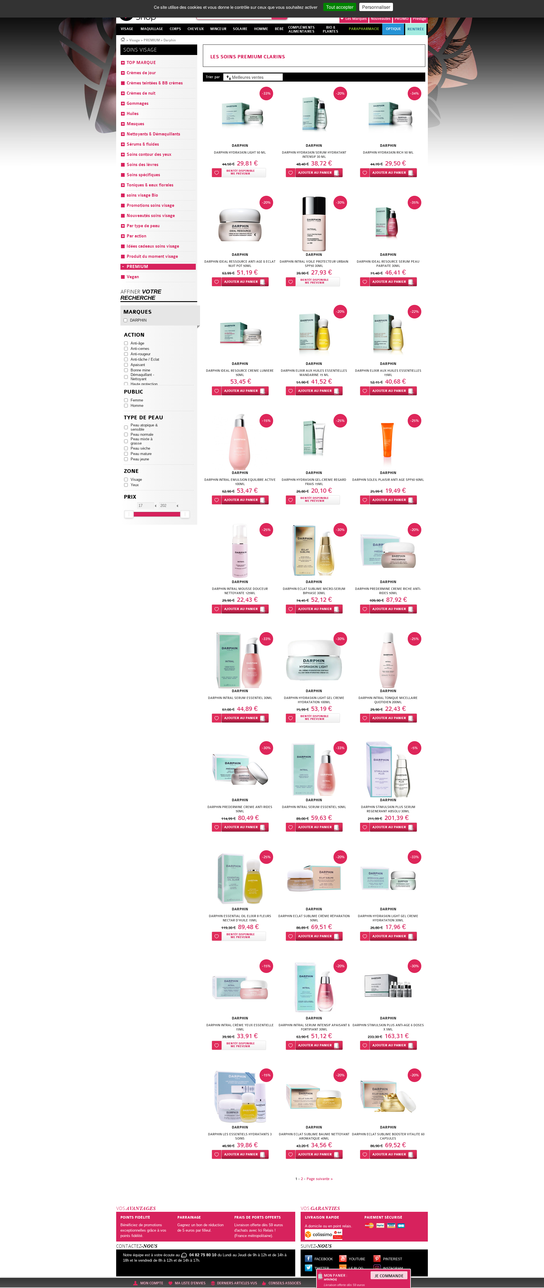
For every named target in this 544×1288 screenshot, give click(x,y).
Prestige (419, 18)
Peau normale (142, 434)
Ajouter (315, 173)
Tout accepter (339, 7)
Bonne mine (140, 370)
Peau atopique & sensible (144, 427)
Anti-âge (137, 343)
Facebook (323, 1259)
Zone (131, 471)
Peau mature (141, 454)
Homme (137, 405)
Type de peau (143, 418)
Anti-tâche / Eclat (145, 359)
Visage (134, 40)
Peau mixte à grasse (141, 441)
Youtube (357, 1259)
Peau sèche (140, 448)
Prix (130, 497)
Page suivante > (320, 1179)
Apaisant (138, 365)
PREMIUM (152, 40)
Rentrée (415, 29)
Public (133, 392)
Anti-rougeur (140, 354)
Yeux (135, 485)
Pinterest (392, 1259)
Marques (356, 18)
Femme (137, 400)
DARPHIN (138, 320)
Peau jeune (140, 459)
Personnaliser (376, 7)
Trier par (213, 77)
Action (134, 335)
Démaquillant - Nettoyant (142, 377)
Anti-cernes (140, 349)
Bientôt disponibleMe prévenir (240, 172)
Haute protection (144, 384)
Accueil (123, 39)
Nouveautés (380, 18)
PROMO (402, 18)
